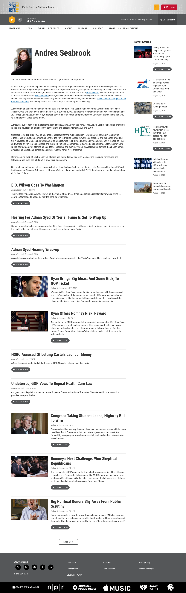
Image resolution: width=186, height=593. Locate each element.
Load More (68, 542)
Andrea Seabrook (17, 190)
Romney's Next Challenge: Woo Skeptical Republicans (84, 461)
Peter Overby (92, 92)
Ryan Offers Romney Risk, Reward (78, 313)
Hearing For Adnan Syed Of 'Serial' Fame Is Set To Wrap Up (58, 217)
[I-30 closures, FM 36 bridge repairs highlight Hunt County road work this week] (143, 84)
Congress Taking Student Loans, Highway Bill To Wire (88, 418)
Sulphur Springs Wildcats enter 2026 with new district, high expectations (160, 165)
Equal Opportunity (74, 575)
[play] (12, 19)
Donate (170, 7)
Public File (107, 563)
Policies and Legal (146, 569)
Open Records (109, 569)
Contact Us (71, 563)
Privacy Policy (144, 563)
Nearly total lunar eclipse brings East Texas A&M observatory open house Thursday (162, 53)
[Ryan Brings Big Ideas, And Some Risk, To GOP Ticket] (29, 286)
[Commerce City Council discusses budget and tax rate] (143, 187)
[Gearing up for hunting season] (143, 108)
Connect (98, 28)
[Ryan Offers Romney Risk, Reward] (29, 321)
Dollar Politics (42, 95)
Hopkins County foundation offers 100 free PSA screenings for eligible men (161, 133)
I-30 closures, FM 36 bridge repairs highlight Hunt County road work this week (161, 85)
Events (42, 28)
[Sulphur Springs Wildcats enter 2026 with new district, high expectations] (143, 163)
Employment (72, 569)
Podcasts (53, 28)
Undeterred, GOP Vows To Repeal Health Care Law (51, 383)
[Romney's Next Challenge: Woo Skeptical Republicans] (29, 466)
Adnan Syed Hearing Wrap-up (35, 249)
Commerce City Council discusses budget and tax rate (162, 186)
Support (82, 28)
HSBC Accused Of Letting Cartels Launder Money (51, 354)
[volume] (20, 20)
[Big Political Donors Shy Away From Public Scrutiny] (29, 509)
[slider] (24, 19)
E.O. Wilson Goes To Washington (37, 185)
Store (112, 28)
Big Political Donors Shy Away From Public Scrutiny (86, 504)
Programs (14, 28)
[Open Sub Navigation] (22, 28)
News (29, 28)
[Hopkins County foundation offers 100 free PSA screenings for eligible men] (143, 131)
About (68, 28)
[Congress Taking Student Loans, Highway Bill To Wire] (29, 423)
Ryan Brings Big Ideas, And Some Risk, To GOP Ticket (85, 281)
